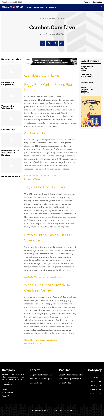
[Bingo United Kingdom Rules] (11, 71)
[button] (101, 7)
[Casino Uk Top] (11, 118)
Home (43, 18)
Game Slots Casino (33, 343)
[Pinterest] (55, 43)
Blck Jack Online (33, 179)
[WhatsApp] (61, 43)
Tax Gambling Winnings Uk (7, 107)
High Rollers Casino (10, 176)
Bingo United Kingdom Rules (8, 83)
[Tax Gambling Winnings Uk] (11, 95)
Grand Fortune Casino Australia (40, 340)
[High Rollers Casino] (11, 165)
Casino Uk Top (8, 129)
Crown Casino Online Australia (40, 175)
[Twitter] (49, 43)
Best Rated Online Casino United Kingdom (10, 153)
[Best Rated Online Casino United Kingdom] (11, 140)
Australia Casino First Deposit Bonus (43, 276)
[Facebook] (42, 43)
